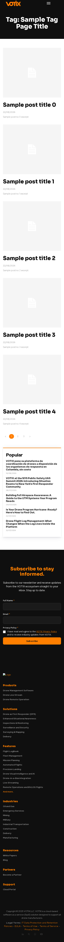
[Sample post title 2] (32, 226)
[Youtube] (41, 934)
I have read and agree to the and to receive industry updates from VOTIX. (32, 633)
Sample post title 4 (29, 411)
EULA (18, 926)
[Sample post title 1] (32, 149)
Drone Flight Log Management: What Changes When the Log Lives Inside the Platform (30, 523)
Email (6, 614)
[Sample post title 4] (32, 379)
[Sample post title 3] (32, 303)
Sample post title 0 (29, 104)
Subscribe (32, 640)
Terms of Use (30, 926)
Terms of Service (49, 926)
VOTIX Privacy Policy (46, 631)
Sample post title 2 (29, 258)
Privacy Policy (32, 929)
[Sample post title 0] (32, 72)
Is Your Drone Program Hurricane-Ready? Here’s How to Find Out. (31, 511)
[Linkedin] (22, 934)
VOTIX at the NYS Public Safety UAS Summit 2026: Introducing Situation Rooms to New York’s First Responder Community (29, 482)
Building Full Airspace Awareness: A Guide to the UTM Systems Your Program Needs (31, 498)
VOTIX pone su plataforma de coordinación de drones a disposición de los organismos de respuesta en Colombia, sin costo (31, 465)
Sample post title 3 (29, 335)
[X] (28, 934)
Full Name (8, 600)
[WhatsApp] (35, 934)
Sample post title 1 (28, 181)
